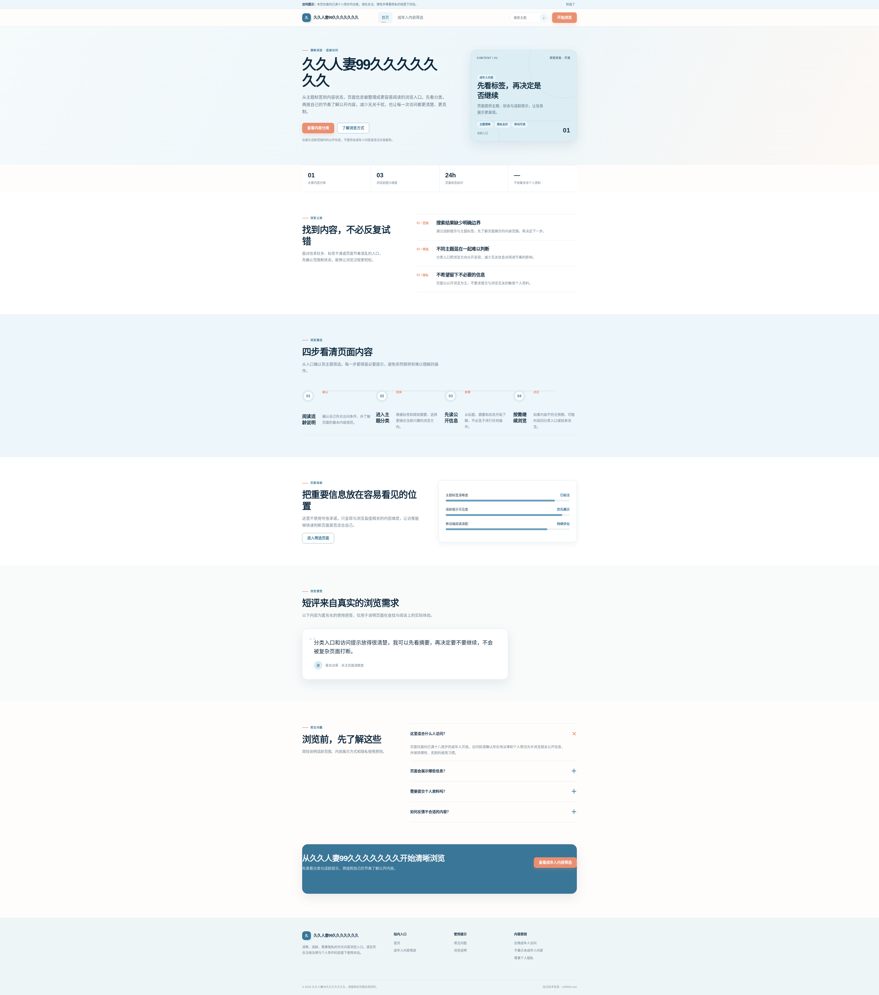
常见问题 (460, 943)
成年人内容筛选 (410, 17)
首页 (385, 17)
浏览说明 (460, 950)
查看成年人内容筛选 (555, 862)
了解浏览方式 (353, 128)
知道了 (570, 4)
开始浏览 (564, 17)
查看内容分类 (318, 128)
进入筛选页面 (318, 538)
